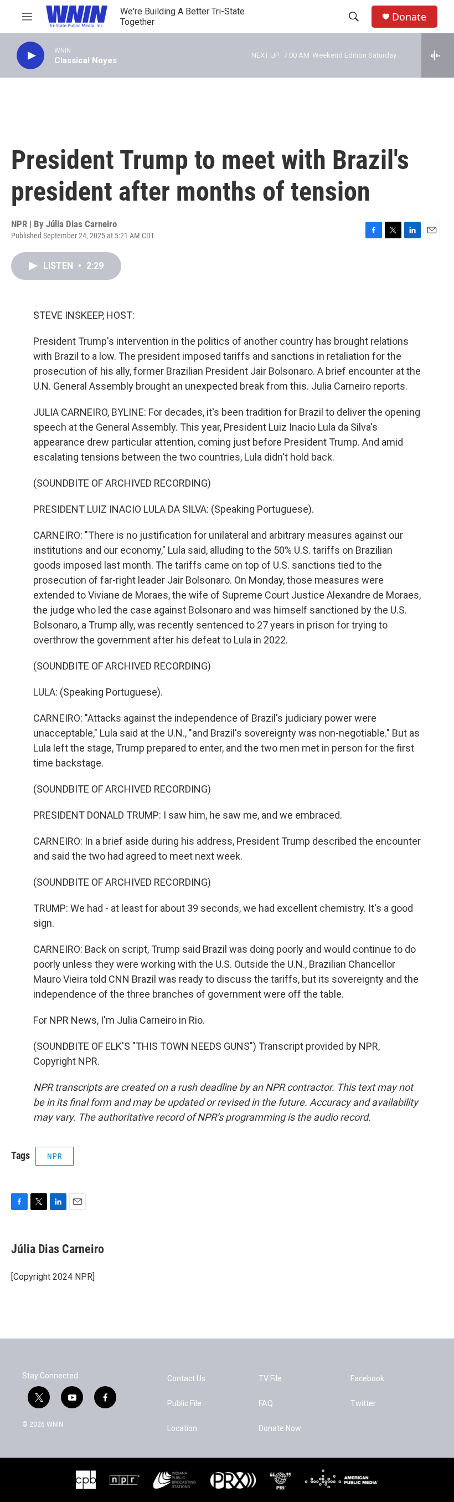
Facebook (367, 1379)
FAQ (266, 1403)
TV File (270, 1379)
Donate (409, 17)
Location (182, 1428)
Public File (184, 1403)
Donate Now (280, 1428)
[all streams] (437, 55)
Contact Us (186, 1379)
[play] (30, 55)
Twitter (363, 1403)
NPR (54, 1156)
